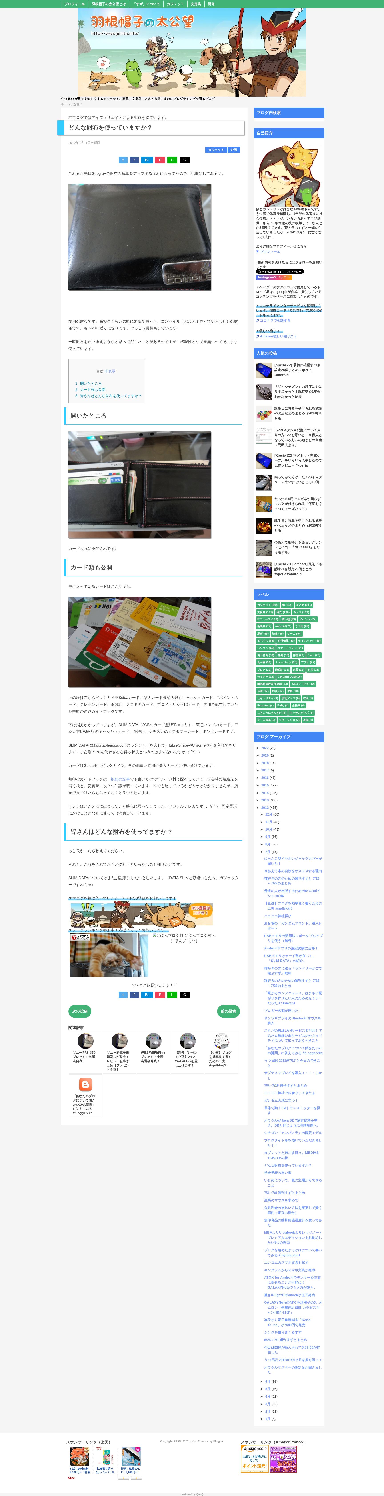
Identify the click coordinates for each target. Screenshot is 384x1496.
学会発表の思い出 (278, 1172)
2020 (265, 755)
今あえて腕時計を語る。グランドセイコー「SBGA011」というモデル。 (298, 547)
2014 (265, 793)
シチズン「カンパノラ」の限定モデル (293, 1133)
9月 (268, 837)
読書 (275, 633)
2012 (265, 808)
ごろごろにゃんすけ (269, 712)
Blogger (218, 1441)
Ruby (280, 705)
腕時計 (279, 669)
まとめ (300, 604)
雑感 (295, 655)
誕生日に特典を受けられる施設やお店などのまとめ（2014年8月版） (298, 413)
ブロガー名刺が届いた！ (283, 1010)
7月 (268, 852)
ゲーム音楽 (264, 720)
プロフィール (74, 4)
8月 (268, 844)
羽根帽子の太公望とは (109, 4)
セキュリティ (265, 698)
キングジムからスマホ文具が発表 (289, 1270)
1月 (268, 1419)
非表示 (110, 371)
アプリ (305, 662)
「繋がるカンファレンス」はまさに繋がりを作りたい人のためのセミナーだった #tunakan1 (293, 998)
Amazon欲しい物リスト (278, 336)
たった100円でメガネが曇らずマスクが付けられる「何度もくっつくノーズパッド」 (298, 504)
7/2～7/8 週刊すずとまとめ (284, 1192)
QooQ (199, 1494)
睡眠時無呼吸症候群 (269, 684)
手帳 (290, 691)
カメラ (297, 612)
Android (280, 626)
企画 (234, 149)
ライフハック (306, 640)
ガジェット (175, 4)
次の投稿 (80, 1011)
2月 (268, 1411)
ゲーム (291, 633)
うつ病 (299, 626)
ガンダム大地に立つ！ (281, 1100)
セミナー (262, 676)
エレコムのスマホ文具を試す (286, 1262)
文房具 (196, 4)
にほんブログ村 (184, 941)
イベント (305, 619)
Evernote (263, 705)
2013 (265, 800)
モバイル (262, 640)
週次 (279, 612)
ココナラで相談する (275, 320)
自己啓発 (262, 655)
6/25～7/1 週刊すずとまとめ (285, 1340)
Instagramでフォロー (274, 277)
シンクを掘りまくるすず (283, 1332)
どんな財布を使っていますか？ (288, 1165)
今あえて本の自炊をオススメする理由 (293, 871)
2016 (265, 778)
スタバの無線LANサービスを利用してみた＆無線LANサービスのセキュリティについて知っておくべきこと (293, 1035)
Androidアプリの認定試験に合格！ (291, 948)
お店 (310, 669)
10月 (269, 829)
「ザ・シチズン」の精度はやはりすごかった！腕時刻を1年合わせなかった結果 (298, 391)
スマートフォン (287, 648)
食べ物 (261, 662)
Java (311, 655)
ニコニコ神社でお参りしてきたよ (289, 1093)
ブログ (261, 669)
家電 (295, 669)
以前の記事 (120, 779)
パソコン (262, 648)
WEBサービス (300, 684)
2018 (265, 763)
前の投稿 (228, 1011)
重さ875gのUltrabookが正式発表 (289, 1295)
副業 (306, 720)
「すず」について (146, 4)
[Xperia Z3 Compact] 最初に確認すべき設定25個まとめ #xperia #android (298, 569)
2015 (265, 785)
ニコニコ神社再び (278, 916)
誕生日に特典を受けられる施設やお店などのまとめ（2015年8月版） (298, 525)
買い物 (286, 619)
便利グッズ (288, 698)
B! (147, 160)
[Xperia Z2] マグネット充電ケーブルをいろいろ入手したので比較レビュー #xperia (298, 460)
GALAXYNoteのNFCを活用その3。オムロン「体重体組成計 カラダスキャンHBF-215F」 (293, 1307)
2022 (265, 748)
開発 (211, 4)
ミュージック (283, 662)
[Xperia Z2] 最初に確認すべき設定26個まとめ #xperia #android (297, 370)
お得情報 (283, 640)
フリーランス (287, 720)
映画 (306, 698)
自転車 (296, 705)
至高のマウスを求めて (281, 1200)
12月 (269, 814)
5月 (268, 1389)
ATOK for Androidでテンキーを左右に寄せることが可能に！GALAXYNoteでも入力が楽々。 (292, 1282)
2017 (265, 770)
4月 (268, 1396)
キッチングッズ (299, 712)
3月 (268, 1404)
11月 (269, 822)
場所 (260, 633)
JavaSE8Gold (287, 676)
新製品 (261, 626)
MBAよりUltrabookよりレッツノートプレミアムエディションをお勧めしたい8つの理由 (293, 1237)
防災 (275, 691)
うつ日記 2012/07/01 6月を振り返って (293, 1360)
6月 (268, 1381)
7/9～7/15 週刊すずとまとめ (285, 1085)
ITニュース (264, 619)
